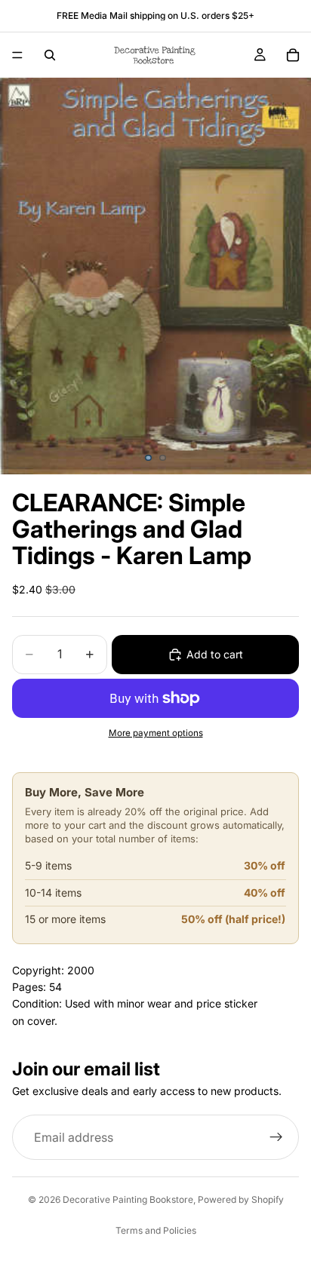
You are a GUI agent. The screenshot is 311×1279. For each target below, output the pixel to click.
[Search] (49, 55)
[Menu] (17, 55)
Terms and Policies (155, 1230)
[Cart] (292, 55)
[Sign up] (276, 1138)
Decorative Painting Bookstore (128, 1199)
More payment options (156, 733)
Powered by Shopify (241, 1199)
